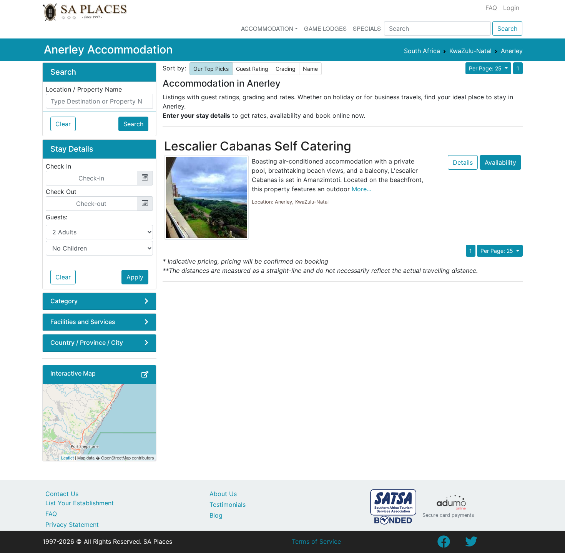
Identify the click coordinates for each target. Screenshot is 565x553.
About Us (223, 494)
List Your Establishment (79, 503)
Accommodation (267, 28)
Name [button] (310, 68)
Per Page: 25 (486, 68)
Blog (216, 515)
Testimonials (227, 504)
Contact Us (61, 494)
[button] (144, 374)
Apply (134, 277)
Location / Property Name (84, 89)
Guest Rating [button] (252, 68)
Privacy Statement (72, 524)
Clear (63, 124)
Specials (367, 28)
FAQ (491, 8)
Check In (58, 166)
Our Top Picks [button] (211, 68)
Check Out (61, 191)
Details (463, 162)
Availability (500, 162)
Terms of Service (316, 541)
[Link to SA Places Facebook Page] (443, 544)
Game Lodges (325, 28)
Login (511, 8)
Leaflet (67, 457)
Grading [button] (286, 68)
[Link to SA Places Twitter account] (471, 544)
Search (507, 28)
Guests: (56, 217)
